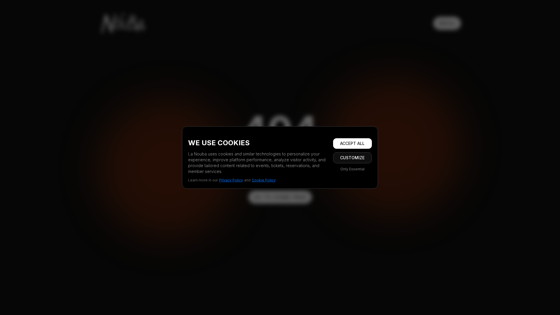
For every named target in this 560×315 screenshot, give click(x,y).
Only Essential (352, 169)
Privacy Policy (231, 180)
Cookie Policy (263, 180)
